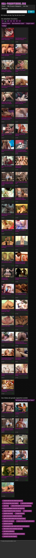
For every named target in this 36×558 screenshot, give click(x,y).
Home (3, 6)
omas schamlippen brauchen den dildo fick (14, 508)
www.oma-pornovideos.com (9, 541)
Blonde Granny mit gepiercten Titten (6, 310)
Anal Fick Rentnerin (20, 444)
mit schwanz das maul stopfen (11, 503)
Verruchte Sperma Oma (7, 412)
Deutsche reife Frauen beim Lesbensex (20, 103)
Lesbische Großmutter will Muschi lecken (7, 119)
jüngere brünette (20, 513)
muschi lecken (27, 511)
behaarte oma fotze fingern (10, 536)
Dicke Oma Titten (19, 428)
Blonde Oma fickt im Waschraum (6, 215)
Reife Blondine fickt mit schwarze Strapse (20, 39)
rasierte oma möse (8, 513)
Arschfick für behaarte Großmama (20, 55)
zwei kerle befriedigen (27, 503)
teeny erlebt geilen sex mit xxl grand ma (21, 505)
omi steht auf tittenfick (9, 531)
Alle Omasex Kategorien (14, 6)
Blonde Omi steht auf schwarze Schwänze (20, 262)
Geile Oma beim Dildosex (21, 214)
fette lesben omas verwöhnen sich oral (13, 528)
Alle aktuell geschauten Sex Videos (25, 400)
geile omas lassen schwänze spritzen (12, 516)
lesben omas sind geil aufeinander (25, 521)
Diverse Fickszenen (6, 294)
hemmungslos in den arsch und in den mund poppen (16, 526)
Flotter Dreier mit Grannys (21, 310)
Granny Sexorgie (19, 326)
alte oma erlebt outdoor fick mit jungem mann (14, 518)
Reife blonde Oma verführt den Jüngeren (20, 199)
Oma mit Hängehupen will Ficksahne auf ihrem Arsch (21, 151)
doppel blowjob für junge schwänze (12, 511)
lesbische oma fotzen (9, 521)
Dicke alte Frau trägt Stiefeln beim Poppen (7, 103)
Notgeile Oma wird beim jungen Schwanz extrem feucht (7, 183)
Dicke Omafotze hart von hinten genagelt (7, 55)
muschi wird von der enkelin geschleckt (13, 500)
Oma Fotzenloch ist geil (20, 118)
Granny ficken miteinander (18, 167)
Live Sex (25, 6)
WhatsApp (5, 8)
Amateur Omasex (19, 246)
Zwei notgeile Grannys (20, 294)
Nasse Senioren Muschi (7, 342)
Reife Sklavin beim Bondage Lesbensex (6, 71)
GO (31, 12)
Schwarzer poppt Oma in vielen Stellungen (7, 39)
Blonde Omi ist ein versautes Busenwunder (21, 342)
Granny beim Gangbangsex (5, 278)
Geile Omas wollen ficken (8, 492)
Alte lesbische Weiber (7, 262)
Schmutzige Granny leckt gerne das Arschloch (7, 358)
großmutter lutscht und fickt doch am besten (14, 533)
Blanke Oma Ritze (6, 326)
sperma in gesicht (8, 523)
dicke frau (6, 505)
